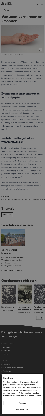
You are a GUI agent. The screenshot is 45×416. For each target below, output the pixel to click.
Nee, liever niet (22, 409)
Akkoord (22, 403)
